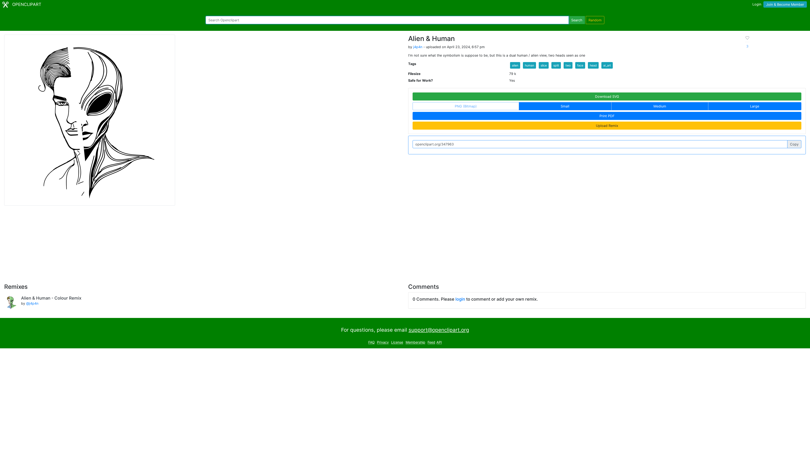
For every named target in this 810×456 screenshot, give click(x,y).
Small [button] (565, 106)
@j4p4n (32, 303)
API (439, 342)
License (397, 342)
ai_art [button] (607, 65)
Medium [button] (659, 106)
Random (595, 20)
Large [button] (754, 106)
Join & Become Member (785, 4)
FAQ (371, 342)
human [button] (529, 65)
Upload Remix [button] (607, 126)
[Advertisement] (405, 241)
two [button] (568, 65)
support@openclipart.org (439, 330)
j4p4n (417, 47)
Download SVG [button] (607, 96)
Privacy (383, 342)
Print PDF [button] (606, 116)
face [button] (580, 65)
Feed (431, 342)
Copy (794, 144)
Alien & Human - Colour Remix (51, 298)
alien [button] (515, 65)
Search (576, 20)
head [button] (593, 65)
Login (756, 4)
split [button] (556, 65)
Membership (415, 342)
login (460, 299)
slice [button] (544, 65)
